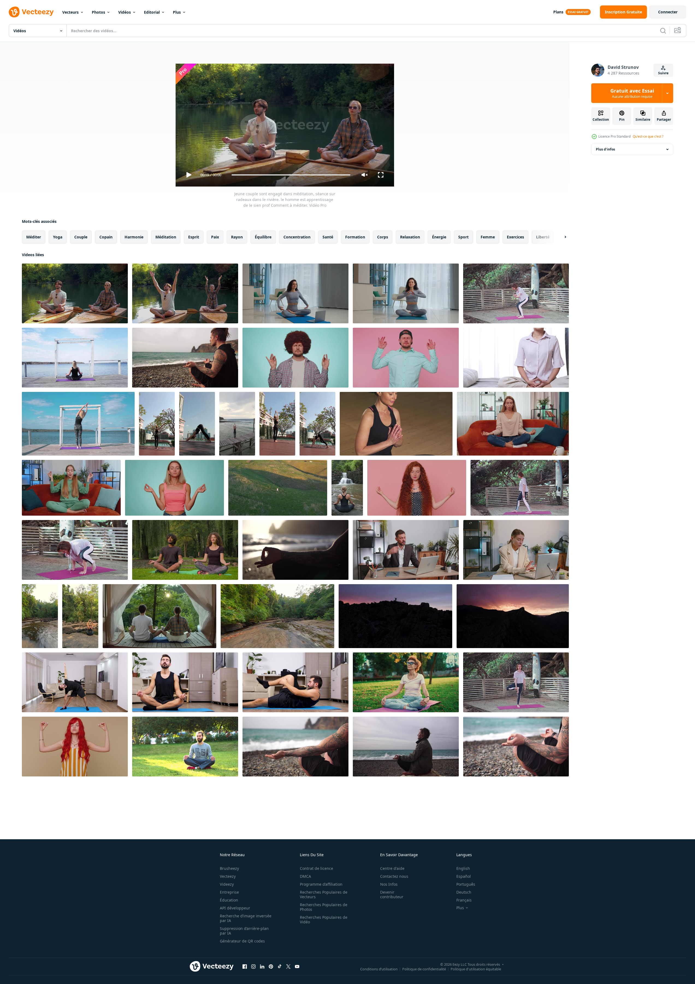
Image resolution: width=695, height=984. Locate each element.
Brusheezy (229, 868)
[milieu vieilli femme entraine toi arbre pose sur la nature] (516, 682)
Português (465, 884)
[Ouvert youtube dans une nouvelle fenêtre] (297, 966)
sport (463, 237)
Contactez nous (394, 876)
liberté (542, 237)
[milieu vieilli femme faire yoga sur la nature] (516, 293)
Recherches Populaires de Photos (323, 907)
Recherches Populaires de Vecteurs (323, 894)
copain (106, 237)
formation (355, 237)
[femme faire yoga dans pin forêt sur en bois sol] (520, 488)
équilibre (263, 237)
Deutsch (463, 892)
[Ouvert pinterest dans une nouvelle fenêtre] (271, 966)
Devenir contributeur (391, 894)
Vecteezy (228, 876)
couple (80, 237)
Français (464, 900)
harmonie (134, 237)
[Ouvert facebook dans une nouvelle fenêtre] (244, 966)
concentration (296, 237)
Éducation (229, 900)
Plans (558, 11)
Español (463, 876)
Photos (98, 12)
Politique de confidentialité (424, 968)
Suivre (663, 73)
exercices (515, 237)
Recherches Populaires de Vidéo (323, 919)
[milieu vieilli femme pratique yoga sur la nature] (75, 550)
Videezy (227, 884)
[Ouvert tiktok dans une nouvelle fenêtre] (279, 966)
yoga (57, 237)
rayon (237, 237)
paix (215, 237)
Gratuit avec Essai (632, 93)
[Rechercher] (663, 30)
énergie (439, 237)
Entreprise (229, 892)
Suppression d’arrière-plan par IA (244, 931)
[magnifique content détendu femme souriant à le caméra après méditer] (396, 424)
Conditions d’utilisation (379, 968)
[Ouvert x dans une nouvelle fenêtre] (288, 966)
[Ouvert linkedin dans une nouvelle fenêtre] (262, 966)
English (463, 868)
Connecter (668, 11)
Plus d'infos (605, 149)
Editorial (152, 12)
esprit (193, 237)
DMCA (305, 876)
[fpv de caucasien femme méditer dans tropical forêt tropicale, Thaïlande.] (40, 616)
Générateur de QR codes (242, 941)
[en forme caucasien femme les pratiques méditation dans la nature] (80, 616)
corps (382, 237)
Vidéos (124, 12)
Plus (177, 12)
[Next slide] (560, 237)
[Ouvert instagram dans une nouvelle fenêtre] (253, 966)
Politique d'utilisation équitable (476, 968)
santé (328, 237)
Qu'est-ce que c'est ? (648, 136)
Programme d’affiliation (321, 884)
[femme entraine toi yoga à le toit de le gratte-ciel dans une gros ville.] (197, 424)
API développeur (235, 908)
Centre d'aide (392, 868)
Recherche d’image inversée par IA (245, 918)
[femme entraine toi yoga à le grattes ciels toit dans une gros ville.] (157, 424)
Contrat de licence (316, 868)
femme (488, 237)
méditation (165, 237)
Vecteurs (70, 12)
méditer (33, 237)
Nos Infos (389, 884)
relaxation (410, 237)
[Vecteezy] (31, 12)
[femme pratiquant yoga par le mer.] (237, 424)
